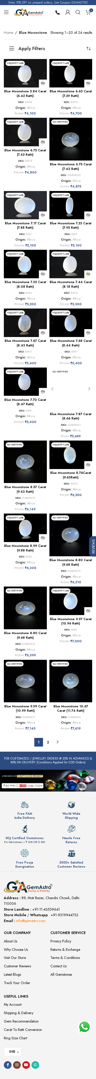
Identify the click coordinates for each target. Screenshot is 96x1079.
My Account (13, 1004)
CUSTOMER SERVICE (68, 932)
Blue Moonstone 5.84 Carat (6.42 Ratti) (25, 93)
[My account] (68, 12)
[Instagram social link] (17, 1065)
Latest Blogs (12, 974)
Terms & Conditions (65, 957)
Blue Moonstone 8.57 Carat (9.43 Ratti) (25, 489)
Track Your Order (17, 982)
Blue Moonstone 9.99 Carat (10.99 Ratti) (25, 708)
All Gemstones (61, 974)
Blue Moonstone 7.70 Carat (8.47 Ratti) (25, 402)
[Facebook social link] (8, 1065)
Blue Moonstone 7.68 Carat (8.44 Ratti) (71, 343)
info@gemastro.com (31, 920)
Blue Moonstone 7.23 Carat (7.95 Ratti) (70, 225)
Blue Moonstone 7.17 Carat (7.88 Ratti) (25, 225)
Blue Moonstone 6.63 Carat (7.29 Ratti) (71, 93)
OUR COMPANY (17, 932)
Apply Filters (31, 48)
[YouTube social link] (26, 1065)
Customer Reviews (17, 966)
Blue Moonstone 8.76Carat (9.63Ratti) (70, 475)
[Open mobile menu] (6, 12)
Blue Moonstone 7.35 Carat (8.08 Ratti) (25, 284)
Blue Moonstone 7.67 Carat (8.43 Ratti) (25, 343)
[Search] (78, 12)
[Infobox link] (24, 810)
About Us (10, 941)
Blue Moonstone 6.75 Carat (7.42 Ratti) (25, 152)
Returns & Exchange (65, 949)
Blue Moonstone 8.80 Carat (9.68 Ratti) (70, 562)
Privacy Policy (60, 941)
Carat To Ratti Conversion (23, 1029)
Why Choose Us (16, 949)
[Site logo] (29, 11)
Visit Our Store (15, 957)
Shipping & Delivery (18, 1012)
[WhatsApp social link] (35, 1065)
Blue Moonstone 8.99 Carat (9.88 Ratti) (25, 548)
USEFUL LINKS (16, 996)
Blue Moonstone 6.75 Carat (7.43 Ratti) (71, 166)
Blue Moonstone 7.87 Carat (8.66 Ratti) (70, 416)
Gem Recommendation (21, 1021)
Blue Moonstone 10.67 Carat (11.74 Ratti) (71, 708)
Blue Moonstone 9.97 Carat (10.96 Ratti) (71, 621)
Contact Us (58, 966)
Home (8, 32)
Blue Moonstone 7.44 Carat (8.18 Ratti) (71, 284)
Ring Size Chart (15, 1038)
